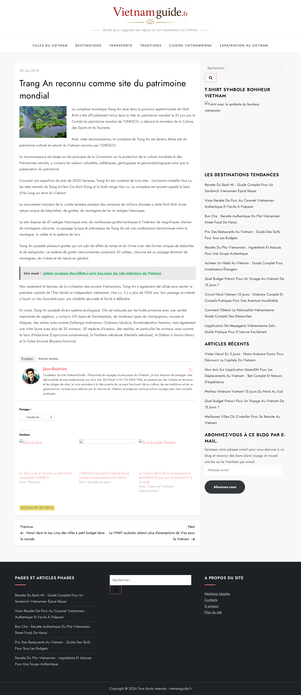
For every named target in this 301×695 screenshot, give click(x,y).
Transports (120, 45)
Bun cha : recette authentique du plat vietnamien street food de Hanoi (242, 219)
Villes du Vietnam (50, 45)
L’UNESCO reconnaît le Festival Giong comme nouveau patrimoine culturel (104, 475)
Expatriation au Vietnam (244, 45)
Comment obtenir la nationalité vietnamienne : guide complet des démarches (240, 312)
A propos (211, 606)
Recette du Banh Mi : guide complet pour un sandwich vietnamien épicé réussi (239, 187)
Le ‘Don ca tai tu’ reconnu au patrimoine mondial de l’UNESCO (45, 475)
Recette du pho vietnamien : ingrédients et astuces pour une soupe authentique (243, 250)
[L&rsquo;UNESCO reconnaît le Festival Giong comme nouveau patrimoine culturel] (106, 455)
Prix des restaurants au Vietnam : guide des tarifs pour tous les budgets (242, 234)
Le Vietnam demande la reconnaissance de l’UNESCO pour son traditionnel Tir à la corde (165, 477)
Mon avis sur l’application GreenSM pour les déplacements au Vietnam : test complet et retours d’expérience (243, 375)
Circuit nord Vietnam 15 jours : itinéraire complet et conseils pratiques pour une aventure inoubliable (244, 297)
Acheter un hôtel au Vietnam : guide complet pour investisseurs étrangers (244, 266)
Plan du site (213, 612)
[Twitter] (190, 369)
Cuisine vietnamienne (190, 45)
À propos (27, 358)
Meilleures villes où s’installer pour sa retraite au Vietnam (242, 419)
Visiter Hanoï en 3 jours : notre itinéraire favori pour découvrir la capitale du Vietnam (244, 356)
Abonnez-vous (225, 486)
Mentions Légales (217, 593)
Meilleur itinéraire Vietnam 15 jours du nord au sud (244, 391)
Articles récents (48, 358)
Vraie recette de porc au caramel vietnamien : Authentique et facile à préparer (240, 203)
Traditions (151, 45)
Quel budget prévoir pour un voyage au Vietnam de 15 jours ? (244, 281)
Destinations (88, 45)
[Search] (211, 77)
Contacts (210, 599)
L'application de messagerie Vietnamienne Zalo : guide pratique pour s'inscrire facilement (241, 328)
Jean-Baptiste (55, 369)
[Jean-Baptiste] (31, 375)
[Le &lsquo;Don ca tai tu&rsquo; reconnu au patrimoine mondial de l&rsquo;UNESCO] (47, 455)
